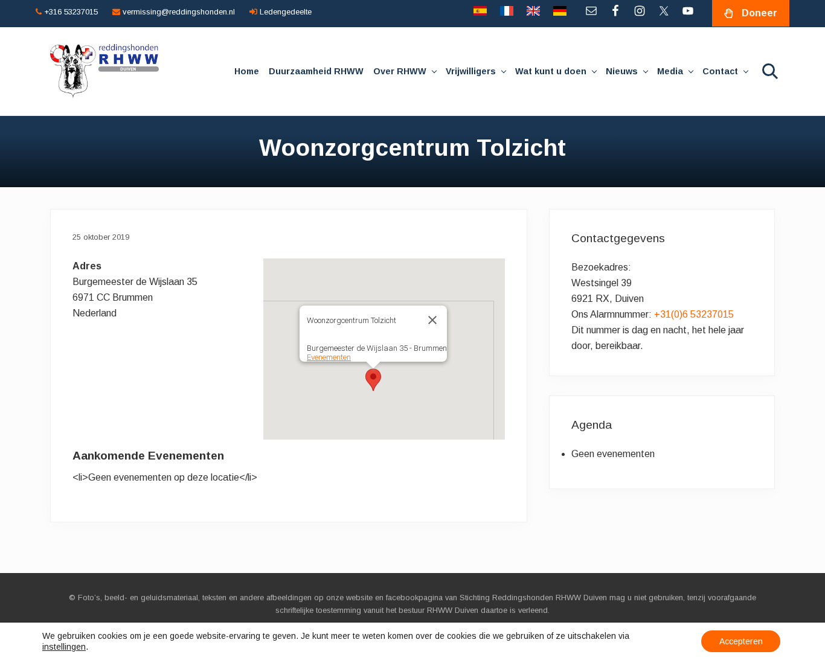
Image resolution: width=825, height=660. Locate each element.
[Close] (432, 320)
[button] (373, 379)
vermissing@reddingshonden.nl (177, 11)
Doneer (759, 13)
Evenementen (329, 357)
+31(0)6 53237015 (694, 314)
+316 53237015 (70, 11)
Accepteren (741, 641)
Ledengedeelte (284, 11)
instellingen (64, 647)
